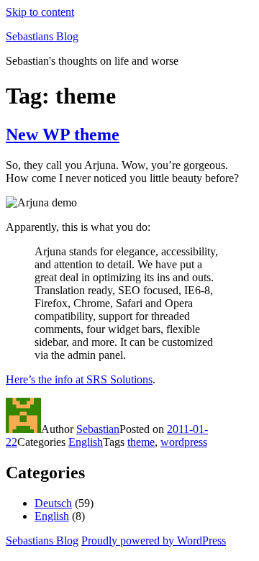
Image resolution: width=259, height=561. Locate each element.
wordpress (183, 442)
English (85, 442)
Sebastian (97, 429)
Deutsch (53, 503)
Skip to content (40, 12)
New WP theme (62, 134)
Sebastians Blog (42, 36)
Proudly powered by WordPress (153, 540)
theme (141, 442)
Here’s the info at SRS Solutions (79, 379)
